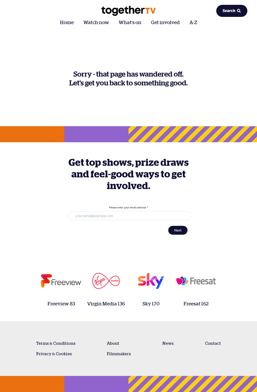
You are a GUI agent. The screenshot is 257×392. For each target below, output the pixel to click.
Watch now (96, 22)
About (113, 343)
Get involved (165, 22)
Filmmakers (119, 354)
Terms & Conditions (55, 343)
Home (67, 22)
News (168, 343)
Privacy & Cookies (54, 354)
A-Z (193, 22)
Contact (213, 343)
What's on (130, 22)
